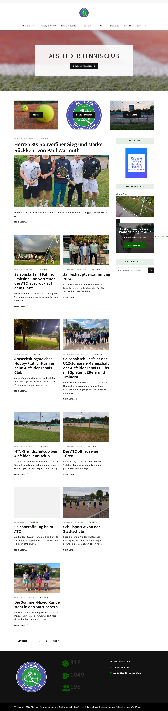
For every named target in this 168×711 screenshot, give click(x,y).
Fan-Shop (101, 26)
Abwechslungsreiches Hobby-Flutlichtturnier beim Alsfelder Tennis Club (34, 365)
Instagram (114, 26)
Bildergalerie (132, 115)
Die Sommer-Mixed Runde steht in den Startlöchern (37, 604)
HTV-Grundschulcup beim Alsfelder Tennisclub (37, 453)
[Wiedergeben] (118, 221)
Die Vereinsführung (84, 115)
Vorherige (22, 641)
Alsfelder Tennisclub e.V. (42, 707)
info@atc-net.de (121, 667)
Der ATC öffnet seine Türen (80, 453)
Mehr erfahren (134, 245)
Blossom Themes (107, 707)
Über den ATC (28, 26)
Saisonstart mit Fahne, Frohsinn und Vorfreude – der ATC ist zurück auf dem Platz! (36, 280)
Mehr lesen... (20, 222)
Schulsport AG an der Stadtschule (81, 529)
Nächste (56, 641)
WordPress (136, 707)
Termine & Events (68, 26)
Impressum (141, 26)
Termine (36, 115)
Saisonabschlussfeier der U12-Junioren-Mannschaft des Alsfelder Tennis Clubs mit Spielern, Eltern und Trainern (86, 367)
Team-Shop (86, 26)
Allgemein (44, 139)
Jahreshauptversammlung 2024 (86, 276)
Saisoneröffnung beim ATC (33, 529)
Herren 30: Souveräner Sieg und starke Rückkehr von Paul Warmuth (58, 147)
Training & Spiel (47, 26)
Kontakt (127, 26)
